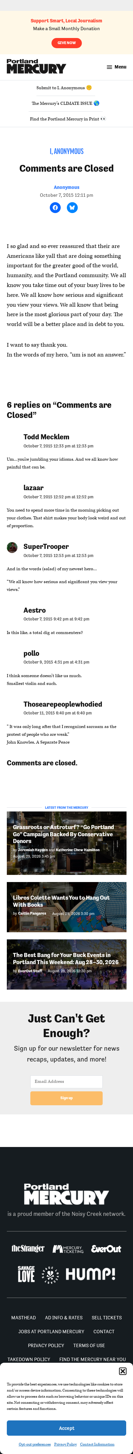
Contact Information (97, 1444)
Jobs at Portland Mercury (51, 1331)
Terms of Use (89, 1345)
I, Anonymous (67, 152)
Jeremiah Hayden (33, 850)
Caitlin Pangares (32, 913)
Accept (66, 1428)
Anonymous (66, 187)
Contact (104, 1331)
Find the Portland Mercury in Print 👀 (68, 119)
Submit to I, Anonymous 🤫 (64, 88)
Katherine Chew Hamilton (78, 850)
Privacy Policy (65, 1444)
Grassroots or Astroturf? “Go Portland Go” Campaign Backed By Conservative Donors (63, 834)
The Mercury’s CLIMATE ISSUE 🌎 (66, 103)
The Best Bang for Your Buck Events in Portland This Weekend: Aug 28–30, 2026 (66, 958)
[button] (122, 1371)
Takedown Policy (29, 1359)
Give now (67, 43)
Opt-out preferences (35, 1444)
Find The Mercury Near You (92, 1359)
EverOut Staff (30, 971)
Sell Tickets (107, 1317)
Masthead (23, 1317)
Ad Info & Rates (64, 1317)
